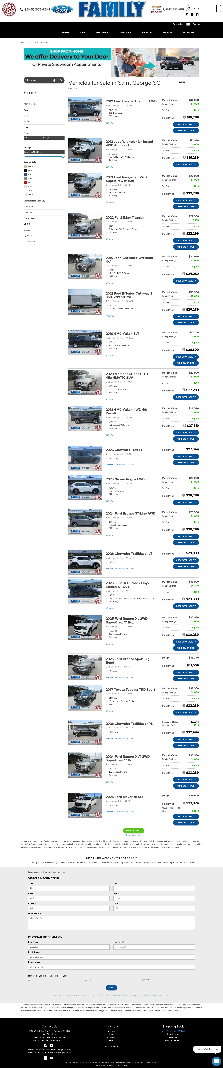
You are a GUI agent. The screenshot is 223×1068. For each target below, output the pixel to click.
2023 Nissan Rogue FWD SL (127, 479)
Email (146, 979)
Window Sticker (185, 131)
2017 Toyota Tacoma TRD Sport (130, 689)
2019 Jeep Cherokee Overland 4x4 (129, 260)
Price (115, 903)
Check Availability (186, 124)
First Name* (33, 942)
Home (65, 32)
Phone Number (35, 962)
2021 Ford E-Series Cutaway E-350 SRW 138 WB (129, 295)
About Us (188, 32)
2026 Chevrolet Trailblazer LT (129, 554)
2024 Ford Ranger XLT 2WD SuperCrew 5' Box (128, 758)
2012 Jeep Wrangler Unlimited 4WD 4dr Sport (129, 144)
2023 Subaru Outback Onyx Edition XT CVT (127, 585)
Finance (147, 32)
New (82, 32)
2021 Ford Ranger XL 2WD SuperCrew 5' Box (126, 179)
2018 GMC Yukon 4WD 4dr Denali (127, 412)
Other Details (34, 913)
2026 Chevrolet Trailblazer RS (129, 724)
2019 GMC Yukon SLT (122, 334)
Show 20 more (133, 831)
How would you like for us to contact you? (47, 976)
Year (115, 883)
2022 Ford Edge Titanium (126, 217)
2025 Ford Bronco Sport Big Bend (128, 661)
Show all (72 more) (134, 835)
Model (116, 893)
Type (30, 883)
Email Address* (35, 952)
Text (90, 979)
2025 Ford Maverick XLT (125, 797)
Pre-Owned (102, 32)
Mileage (32, 903)
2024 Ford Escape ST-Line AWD (131, 513)
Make (30, 893)
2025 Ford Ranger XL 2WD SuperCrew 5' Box (127, 620)
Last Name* (118, 942)
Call (32, 979)
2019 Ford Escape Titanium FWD (131, 101)
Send (111, 988)
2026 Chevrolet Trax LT (124, 450)
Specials (125, 32)
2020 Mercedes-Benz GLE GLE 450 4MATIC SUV (129, 376)
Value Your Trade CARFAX (173, 1031)
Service (167, 32)
